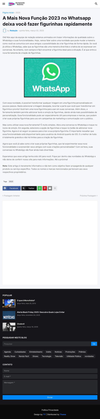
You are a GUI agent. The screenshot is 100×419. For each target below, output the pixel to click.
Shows (35, 356)
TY (44, 414)
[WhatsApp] (40, 188)
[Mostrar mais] (55, 188)
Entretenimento (35, 352)
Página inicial (8, 13)
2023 (18, 13)
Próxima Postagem (88, 196)
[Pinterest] (45, 188)
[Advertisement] (24, 243)
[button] (3, 4)
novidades (89, 356)
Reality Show (9, 356)
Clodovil (20, 324)
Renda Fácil (24, 356)
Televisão (59, 356)
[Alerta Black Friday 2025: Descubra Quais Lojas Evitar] (9, 315)
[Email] (50, 188)
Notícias (58, 352)
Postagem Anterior (12, 196)
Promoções (70, 352)
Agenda (7, 352)
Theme (63, 414)
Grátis (48, 352)
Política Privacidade (50, 410)
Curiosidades (20, 352)
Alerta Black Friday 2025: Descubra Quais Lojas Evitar (41, 312)
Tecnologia (46, 356)
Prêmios (82, 352)
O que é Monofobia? (26, 300)
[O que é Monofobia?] (9, 303)
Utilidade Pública (74, 356)
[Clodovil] (9, 327)
